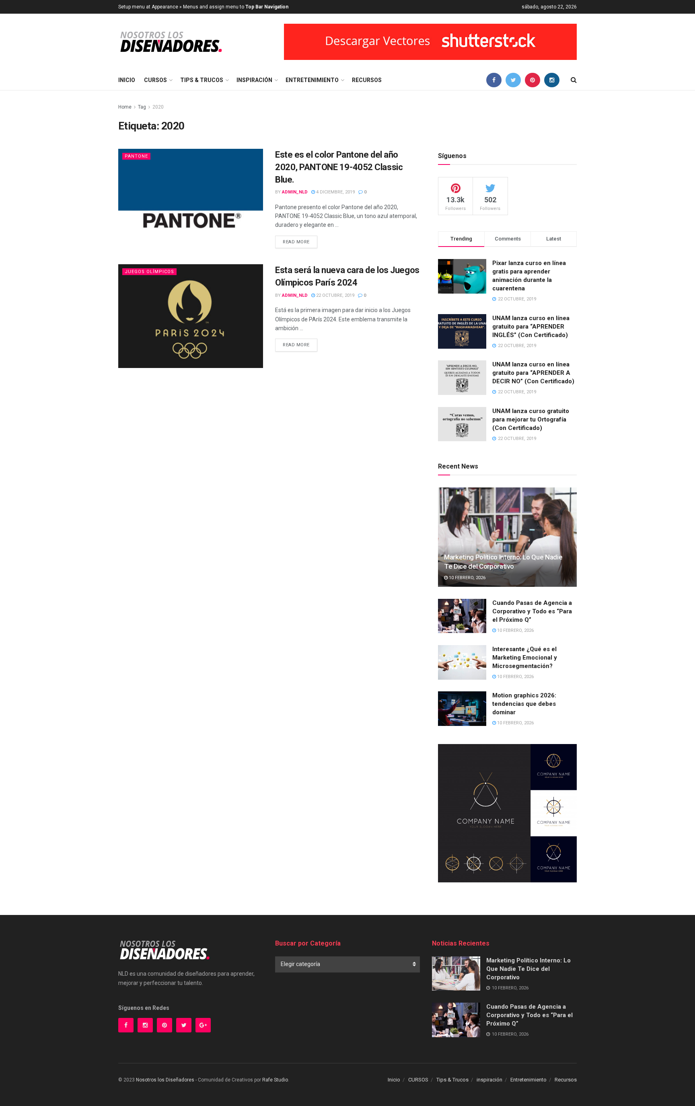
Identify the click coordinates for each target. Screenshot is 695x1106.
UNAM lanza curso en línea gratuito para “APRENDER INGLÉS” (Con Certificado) (531, 327)
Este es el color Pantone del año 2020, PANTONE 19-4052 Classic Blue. (339, 167)
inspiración (254, 80)
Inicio (126, 80)
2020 (158, 107)
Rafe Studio (275, 1080)
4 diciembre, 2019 (335, 192)
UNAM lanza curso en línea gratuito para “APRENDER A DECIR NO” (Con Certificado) (533, 373)
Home (125, 107)
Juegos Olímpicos (149, 271)
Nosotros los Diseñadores (165, 1080)
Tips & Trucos (201, 80)
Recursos (367, 80)
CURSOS (155, 80)
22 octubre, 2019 (334, 295)
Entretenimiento (312, 80)
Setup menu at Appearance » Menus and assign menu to (203, 7)
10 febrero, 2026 (466, 577)
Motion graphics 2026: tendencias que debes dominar (524, 704)
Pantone (136, 156)
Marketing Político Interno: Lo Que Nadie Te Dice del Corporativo (528, 969)
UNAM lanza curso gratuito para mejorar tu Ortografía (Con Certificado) (530, 419)
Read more (296, 242)
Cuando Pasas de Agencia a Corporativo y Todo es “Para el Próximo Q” (532, 611)
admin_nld (295, 192)
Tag (142, 107)
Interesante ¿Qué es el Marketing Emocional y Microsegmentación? (524, 658)
